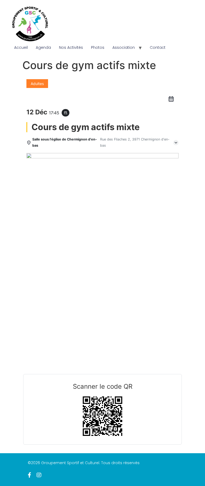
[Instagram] (39, 475)
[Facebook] (29, 475)
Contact (157, 47)
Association (123, 47)
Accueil (21, 47)
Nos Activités (71, 47)
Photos (97, 47)
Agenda (43, 47)
